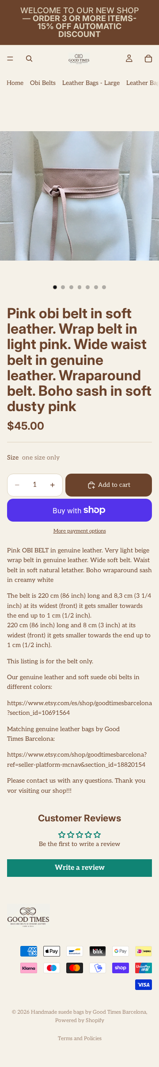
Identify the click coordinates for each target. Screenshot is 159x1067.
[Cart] (148, 58)
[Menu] (10, 58)
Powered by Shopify (79, 1020)
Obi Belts (43, 83)
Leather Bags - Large (91, 83)
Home (15, 83)
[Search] (29, 58)
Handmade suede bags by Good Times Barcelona (88, 1012)
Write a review (80, 868)
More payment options (79, 531)
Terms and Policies (80, 1038)
